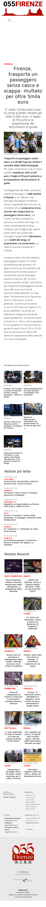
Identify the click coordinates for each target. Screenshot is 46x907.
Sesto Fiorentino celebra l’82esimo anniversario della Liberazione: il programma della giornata (13, 585)
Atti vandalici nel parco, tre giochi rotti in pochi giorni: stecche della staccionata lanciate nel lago (33, 737)
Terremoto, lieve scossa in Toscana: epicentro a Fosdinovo (21, 494)
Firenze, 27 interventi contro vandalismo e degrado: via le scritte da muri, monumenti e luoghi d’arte (33, 699)
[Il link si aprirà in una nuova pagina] (27, 879)
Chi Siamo (29, 829)
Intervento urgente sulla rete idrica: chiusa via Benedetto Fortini (32, 772)
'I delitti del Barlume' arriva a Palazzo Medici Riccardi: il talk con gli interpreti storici (33, 585)
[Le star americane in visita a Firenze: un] (13, 718)
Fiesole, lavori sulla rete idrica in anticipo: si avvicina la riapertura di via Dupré (32, 660)
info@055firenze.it (11, 820)
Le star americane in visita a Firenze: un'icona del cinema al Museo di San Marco (13, 736)
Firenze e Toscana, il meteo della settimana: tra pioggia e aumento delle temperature (22, 517)
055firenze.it (23, 890)
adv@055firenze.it (11, 825)
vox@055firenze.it (11, 832)
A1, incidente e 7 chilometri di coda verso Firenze (21, 530)
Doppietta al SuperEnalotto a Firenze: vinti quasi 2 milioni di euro (22, 505)
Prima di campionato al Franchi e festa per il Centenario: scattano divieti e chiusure (13, 698)
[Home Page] (23, 8)
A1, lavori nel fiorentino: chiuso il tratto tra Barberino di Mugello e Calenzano (32, 623)
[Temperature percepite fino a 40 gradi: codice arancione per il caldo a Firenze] (13, 755)
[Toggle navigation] (9, 20)
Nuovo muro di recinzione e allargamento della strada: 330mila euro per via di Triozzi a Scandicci (13, 660)
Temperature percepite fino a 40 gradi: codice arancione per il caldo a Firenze (13, 773)
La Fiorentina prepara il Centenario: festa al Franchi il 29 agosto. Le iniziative (20, 542)
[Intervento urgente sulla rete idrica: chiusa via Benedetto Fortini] (33, 755)
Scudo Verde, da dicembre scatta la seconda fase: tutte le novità (21, 482)
